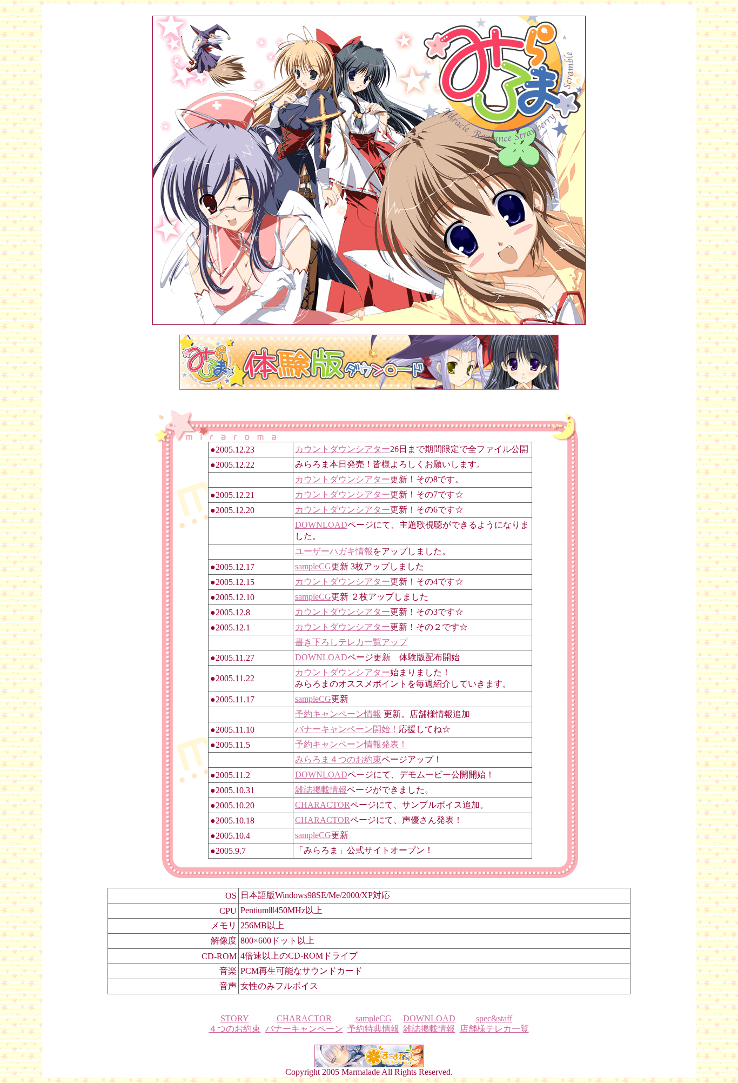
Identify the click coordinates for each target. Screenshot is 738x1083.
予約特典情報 (373, 1028)
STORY (234, 1018)
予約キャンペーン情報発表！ (351, 744)
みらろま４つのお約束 (338, 759)
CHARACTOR (322, 804)
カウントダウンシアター (342, 449)
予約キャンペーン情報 (338, 714)
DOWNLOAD (321, 524)
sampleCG (313, 566)
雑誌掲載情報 (321, 789)
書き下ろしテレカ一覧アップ (351, 642)
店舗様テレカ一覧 (494, 1028)
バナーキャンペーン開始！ (347, 729)
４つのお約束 (234, 1028)
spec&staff (494, 1018)
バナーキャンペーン (304, 1028)
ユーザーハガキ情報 (334, 551)
